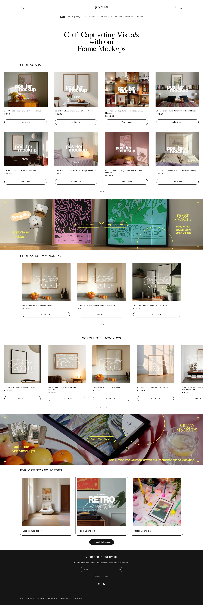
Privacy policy (52, 598)
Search (97, 576)
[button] (22, 7)
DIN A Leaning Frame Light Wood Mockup (154, 387)
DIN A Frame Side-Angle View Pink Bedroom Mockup (123, 172)
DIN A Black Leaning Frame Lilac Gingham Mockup (76, 170)
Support (105, 576)
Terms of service (65, 598)
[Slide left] (96, 407)
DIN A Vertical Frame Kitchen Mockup (37, 305)
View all (101, 191)
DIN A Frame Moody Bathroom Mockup (20, 170)
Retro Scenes (85, 530)
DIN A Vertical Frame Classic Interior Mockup (22, 111)
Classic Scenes (31, 530)
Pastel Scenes (141, 530)
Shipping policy (78, 598)
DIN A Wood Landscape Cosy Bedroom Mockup (64, 388)
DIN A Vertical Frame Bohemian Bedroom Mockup (176, 111)
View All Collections (101, 542)
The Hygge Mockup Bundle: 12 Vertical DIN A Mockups (124, 112)
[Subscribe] (119, 569)
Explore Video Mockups (101, 439)
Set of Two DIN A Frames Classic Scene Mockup (75, 111)
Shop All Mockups (115, 225)
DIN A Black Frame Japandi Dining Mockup (22, 387)
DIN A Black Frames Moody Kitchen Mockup (151, 305)
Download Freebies (88, 225)
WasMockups (30, 598)
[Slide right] (106, 407)
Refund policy (41, 598)
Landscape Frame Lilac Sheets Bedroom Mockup (176, 170)
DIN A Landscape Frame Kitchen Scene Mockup (97, 305)
